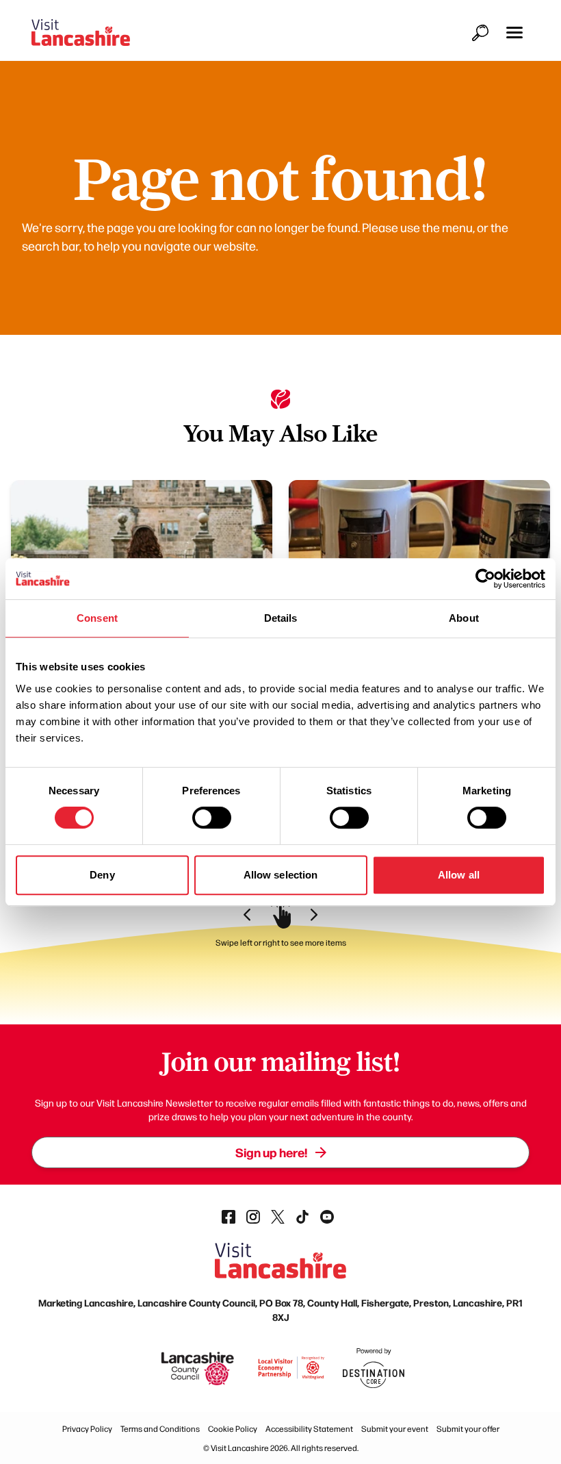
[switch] (211, 818)
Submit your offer (467, 1428)
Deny (102, 875)
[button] (514, 32)
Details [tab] (281, 618)
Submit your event (394, 1428)
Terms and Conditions (160, 1428)
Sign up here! (271, 1152)
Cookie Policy (232, 1428)
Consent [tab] (97, 618)
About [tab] (464, 618)
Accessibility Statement (309, 1428)
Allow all (459, 875)
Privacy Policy (87, 1428)
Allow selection (281, 875)
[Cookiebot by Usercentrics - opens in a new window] (485, 578)
